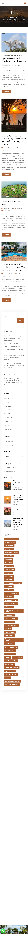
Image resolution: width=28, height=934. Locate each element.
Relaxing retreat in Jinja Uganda (11, 639)
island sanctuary (9, 583)
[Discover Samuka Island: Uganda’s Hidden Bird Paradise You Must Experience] (7, 523)
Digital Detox (8, 559)
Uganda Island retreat (11, 661)
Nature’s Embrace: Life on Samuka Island (18, 510)
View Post (15, 492)
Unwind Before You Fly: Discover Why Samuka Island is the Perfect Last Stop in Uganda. (14, 365)
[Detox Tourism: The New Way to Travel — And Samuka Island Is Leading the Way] (7, 486)
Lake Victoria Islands (10, 600)
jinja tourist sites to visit (11, 593)
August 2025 (8, 402)
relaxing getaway (9, 632)
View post (6, 91)
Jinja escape (8, 586)
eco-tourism (8, 562)
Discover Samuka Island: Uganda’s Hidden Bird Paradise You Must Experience (14, 357)
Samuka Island (9, 441)
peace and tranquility (11, 618)
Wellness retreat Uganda (11, 684)
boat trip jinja (8, 556)
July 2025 (8, 406)
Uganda (7, 657)
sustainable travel (10, 650)
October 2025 (9, 398)
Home (12, 17)
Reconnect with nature (11, 625)
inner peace (8, 573)
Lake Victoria (8, 596)
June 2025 (8, 410)
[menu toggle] (25, 3)
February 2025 (9, 421)
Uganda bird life (17, 657)
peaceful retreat (9, 622)
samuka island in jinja (11, 647)
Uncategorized (9, 445)
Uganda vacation (9, 671)
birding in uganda (10, 542)
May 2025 (8, 414)
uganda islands (9, 664)
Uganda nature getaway (11, 667)
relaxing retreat (9, 635)
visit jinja (7, 678)
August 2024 (8, 429)
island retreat (8, 579)
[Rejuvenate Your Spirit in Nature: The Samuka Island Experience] (7, 500)
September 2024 (9, 425)
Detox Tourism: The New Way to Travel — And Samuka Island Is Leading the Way (13, 338)
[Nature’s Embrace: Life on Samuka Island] (7, 511)
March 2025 (8, 417)
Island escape (9, 576)
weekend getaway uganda (12, 681)
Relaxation (8, 628)
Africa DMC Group (10, 379)
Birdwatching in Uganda (11, 552)
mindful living (8, 607)
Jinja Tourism (9, 590)
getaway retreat (9, 569)
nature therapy (9, 615)
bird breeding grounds (11, 539)
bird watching (8, 549)
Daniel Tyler (17, 65)
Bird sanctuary (9, 545)
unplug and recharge (10, 674)
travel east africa (9, 654)
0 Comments (6, 67)
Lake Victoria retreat (10, 603)
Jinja (19, 583)
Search (5, 316)
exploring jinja (9, 566)
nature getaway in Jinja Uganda (11, 611)
